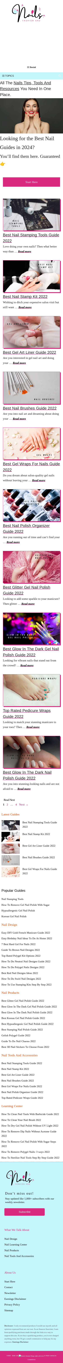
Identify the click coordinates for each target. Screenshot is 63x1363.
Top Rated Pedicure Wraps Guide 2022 (22, 1097)
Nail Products (11, 1250)
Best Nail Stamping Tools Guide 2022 (21, 1063)
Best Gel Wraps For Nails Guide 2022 (21, 1086)
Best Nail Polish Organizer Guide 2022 (22, 1092)
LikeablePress (32, 1359)
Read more (24, 251)
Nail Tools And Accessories (19, 1256)
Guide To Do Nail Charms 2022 (18, 1041)
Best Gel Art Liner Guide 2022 (29, 352)
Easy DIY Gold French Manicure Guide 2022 (25, 932)
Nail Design (10, 1238)
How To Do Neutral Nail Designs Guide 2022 (25, 961)
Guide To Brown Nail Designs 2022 (20, 949)
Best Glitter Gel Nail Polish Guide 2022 (22, 1000)
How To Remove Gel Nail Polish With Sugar (25, 904)
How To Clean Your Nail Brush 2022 (21, 1119)
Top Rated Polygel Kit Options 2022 (20, 955)
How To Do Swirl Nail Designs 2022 (21, 978)
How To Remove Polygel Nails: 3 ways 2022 (25, 1151)
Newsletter (10, 1293)
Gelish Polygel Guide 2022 (15, 1035)
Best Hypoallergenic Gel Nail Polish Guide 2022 (27, 1023)
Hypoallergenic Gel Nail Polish (18, 910)
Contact (8, 1287)
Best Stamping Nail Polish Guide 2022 (22, 1029)
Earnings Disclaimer (15, 1298)
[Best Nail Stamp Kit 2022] (10, 838)
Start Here (31, 182)
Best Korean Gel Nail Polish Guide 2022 (23, 1018)
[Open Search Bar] (59, 75)
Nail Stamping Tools (12, 899)
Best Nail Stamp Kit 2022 (25, 296)
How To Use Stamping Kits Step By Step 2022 (26, 984)
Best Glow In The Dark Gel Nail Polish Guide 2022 (29, 1006)
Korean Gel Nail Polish (13, 916)
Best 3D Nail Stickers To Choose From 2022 (25, 1046)
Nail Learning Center (15, 1244)
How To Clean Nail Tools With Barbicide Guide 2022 (30, 1114)
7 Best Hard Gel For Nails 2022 (18, 944)
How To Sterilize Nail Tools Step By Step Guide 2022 (30, 1157)
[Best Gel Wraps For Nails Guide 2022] (10, 873)
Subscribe (24, 1211)
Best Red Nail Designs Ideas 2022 (19, 973)
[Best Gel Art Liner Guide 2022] (10, 849)
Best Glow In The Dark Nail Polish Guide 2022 (26, 1012)
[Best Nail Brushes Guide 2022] (10, 861)
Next (23, 804)
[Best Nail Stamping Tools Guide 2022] (10, 826)
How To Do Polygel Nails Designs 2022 (22, 967)
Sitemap (8, 1310)
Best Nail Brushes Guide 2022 (30, 408)
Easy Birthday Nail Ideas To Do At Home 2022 (26, 938)
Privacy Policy (12, 1304)
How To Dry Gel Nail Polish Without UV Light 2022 (29, 1125)
